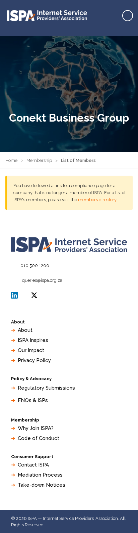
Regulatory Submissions (46, 388)
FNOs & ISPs (33, 400)
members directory (97, 199)
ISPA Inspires (33, 340)
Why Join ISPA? (36, 428)
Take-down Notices (41, 485)
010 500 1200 (34, 265)
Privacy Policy (34, 360)
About (25, 330)
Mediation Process (40, 475)
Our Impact (31, 350)
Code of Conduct (38, 438)
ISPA (34, 295)
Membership (39, 160)
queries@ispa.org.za (42, 280)
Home (11, 160)
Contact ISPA (33, 465)
